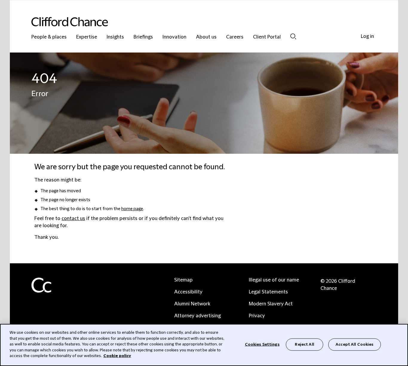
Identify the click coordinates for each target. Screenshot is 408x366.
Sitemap (183, 280)
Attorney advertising (197, 316)
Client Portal (267, 37)
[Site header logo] (192, 21)
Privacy (257, 316)
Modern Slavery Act (271, 304)
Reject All (304, 344)
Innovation (174, 37)
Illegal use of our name (274, 280)
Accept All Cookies (354, 344)
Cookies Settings (262, 344)
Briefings (143, 37)
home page (132, 209)
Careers (234, 37)
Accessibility (188, 292)
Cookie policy (117, 355)
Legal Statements (268, 292)
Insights (115, 37)
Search (293, 36)
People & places (49, 37)
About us (206, 37)
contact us (73, 218)
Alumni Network (192, 304)
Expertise (86, 37)
